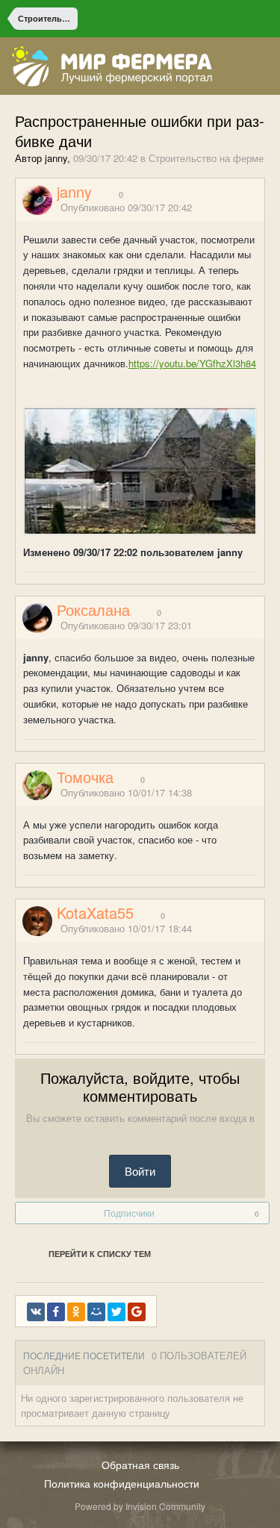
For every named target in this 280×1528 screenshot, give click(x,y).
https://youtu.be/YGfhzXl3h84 (192, 363)
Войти (140, 1171)
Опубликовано (126, 207)
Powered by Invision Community (140, 1506)
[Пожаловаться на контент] (241, 208)
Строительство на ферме (206, 158)
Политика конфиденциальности (121, 1483)
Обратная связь (140, 1464)
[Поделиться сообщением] (259, 208)
